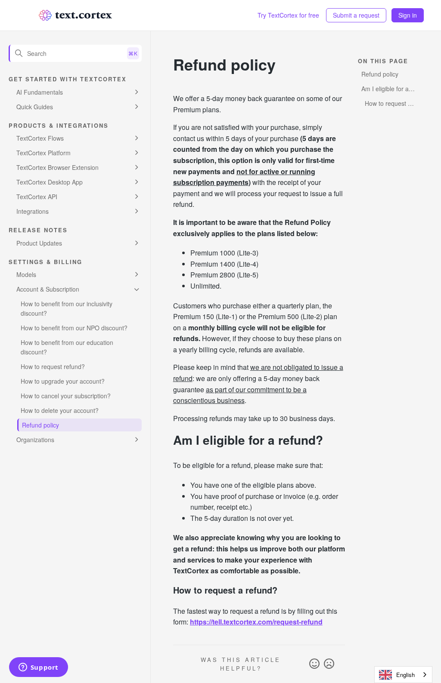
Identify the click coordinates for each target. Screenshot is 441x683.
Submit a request (356, 15)
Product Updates (39, 243)
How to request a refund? (386, 104)
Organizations (35, 439)
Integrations (32, 211)
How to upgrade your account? (63, 381)
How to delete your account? (60, 410)
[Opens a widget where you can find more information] (38, 668)
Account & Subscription (47, 289)
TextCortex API (36, 196)
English (405, 675)
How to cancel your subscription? (66, 395)
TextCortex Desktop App (49, 182)
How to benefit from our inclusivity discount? (66, 308)
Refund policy (40, 425)
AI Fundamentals (39, 92)
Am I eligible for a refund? (385, 89)
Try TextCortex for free (288, 15)
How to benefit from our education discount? (67, 347)
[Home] (75, 15)
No (329, 664)
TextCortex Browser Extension (57, 167)
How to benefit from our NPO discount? (74, 327)
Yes (314, 664)
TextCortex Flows (40, 138)
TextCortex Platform (43, 152)
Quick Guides (34, 106)
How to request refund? (53, 366)
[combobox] (403, 674)
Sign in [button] (407, 15)
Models (26, 274)
